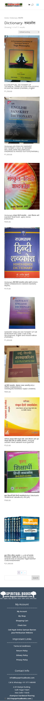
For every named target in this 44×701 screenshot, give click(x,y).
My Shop (22, 616)
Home (6, 18)
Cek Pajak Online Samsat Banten (22, 630)
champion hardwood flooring (22, 695)
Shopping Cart (22, 620)
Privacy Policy (22, 660)
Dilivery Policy (22, 655)
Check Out (22, 625)
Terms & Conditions (22, 646)
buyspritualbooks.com (21, 698)
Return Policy (22, 650)
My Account (22, 611)
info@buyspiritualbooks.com (22, 678)
